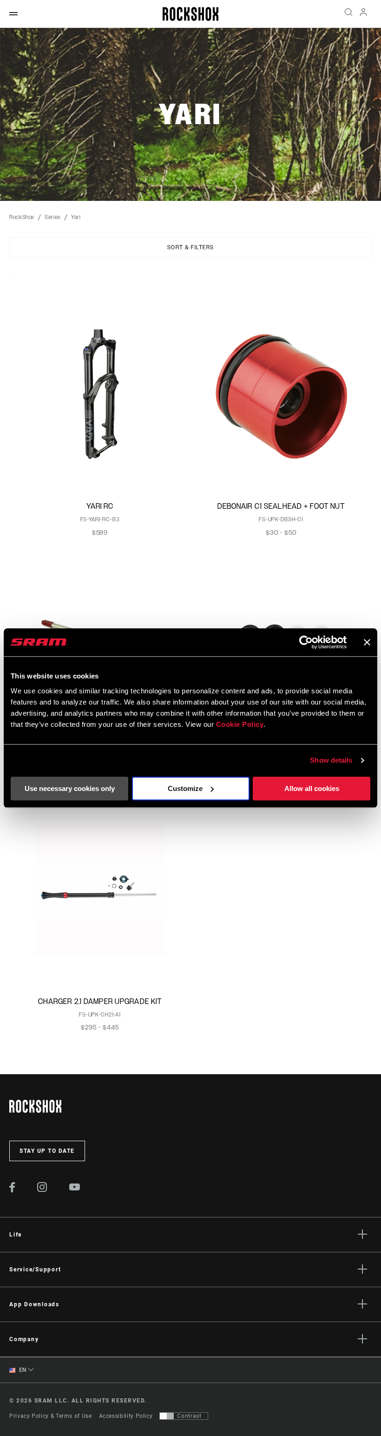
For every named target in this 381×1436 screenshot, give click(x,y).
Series (53, 217)
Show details (331, 760)
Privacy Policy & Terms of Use (50, 1416)
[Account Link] (363, 14)
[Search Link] (348, 14)
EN (21, 1370)
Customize (185, 788)
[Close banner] (367, 642)
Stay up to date (47, 1151)
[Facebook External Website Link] (12, 1190)
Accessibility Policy (126, 1416)
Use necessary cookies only (70, 788)
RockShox (21, 217)
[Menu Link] (13, 14)
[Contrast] (167, 1416)
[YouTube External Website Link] (74, 1188)
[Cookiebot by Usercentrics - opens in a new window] (306, 642)
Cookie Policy (240, 724)
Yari (76, 217)
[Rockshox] (190, 14)
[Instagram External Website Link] (42, 1189)
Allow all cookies (311, 788)
